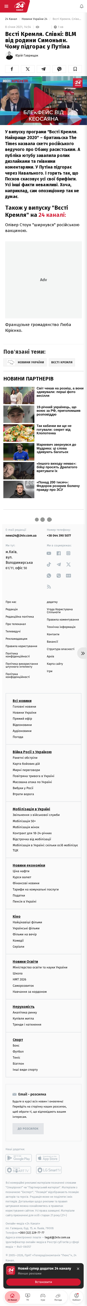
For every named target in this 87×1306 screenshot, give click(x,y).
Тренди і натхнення (27, 1024)
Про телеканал (16, 624)
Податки (19, 895)
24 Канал (11, 19)
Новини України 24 (35, 19)
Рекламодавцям (16, 638)
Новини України (24, 713)
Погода (18, 737)
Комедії (18, 940)
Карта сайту (55, 663)
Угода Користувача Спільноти (60, 611)
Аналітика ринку (25, 1012)
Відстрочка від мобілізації (32, 839)
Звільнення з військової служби (36, 815)
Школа (18, 973)
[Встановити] (43, 1275)
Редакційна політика (20, 616)
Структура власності (61, 649)
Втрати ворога (23, 794)
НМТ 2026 (19, 979)
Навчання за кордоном (30, 991)
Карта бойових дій (26, 764)
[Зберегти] (75, 69)
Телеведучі (13, 631)
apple (49, 1158)
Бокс (16, 1045)
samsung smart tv (49, 1170)
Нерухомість (24, 1007)
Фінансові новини (26, 883)
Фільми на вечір (25, 934)
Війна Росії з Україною (32, 752)
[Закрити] (78, 1268)
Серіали (18, 946)
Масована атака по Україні (32, 782)
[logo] (19, 6)
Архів (50, 656)
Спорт (18, 1039)
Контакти (53, 634)
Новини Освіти (25, 961)
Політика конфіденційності (18, 655)
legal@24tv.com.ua (57, 1237)
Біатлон (18, 1064)
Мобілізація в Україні (31, 809)
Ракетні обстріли (25, 758)
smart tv (19, 1170)
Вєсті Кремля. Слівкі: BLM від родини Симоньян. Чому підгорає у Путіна (67, 19)
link (49, 553)
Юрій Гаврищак (26, 55)
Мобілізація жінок (26, 827)
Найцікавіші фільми (27, 922)
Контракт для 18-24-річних (32, 833)
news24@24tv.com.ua (21, 535)
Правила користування (21, 646)
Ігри (49, 671)
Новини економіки (29, 865)
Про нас (11, 602)
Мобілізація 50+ (24, 821)
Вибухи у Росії (23, 788)
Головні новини (24, 706)
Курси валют (22, 877)
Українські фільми (26, 928)
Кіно (17, 916)
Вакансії (52, 641)
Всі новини (22, 701)
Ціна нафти (21, 871)
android (19, 1158)
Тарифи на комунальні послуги (36, 889)
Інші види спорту (25, 1070)
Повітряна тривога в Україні (33, 776)
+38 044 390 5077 (59, 535)
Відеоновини (22, 725)
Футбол (18, 1051)
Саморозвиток (23, 985)
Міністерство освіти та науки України (40, 967)
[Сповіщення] (81, 6)
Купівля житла (23, 1018)
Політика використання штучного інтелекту (22, 665)
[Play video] (43, 99)
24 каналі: (51, 214)
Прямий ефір (22, 719)
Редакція (12, 609)
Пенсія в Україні (24, 901)
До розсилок (28, 1128)
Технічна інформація (61, 627)
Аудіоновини (22, 731)
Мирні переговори (26, 770)
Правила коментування (63, 619)
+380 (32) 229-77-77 (31, 1232)
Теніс (16, 1057)
